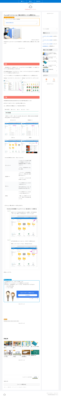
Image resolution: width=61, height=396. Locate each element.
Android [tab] (23, 109)
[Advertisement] (22, 55)
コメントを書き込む (21, 384)
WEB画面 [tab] (7, 109)
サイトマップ (56, 393)
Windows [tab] (13, 109)
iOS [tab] (28, 109)
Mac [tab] (19, 109)
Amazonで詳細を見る (10, 22)
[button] (57, 28)
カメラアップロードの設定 (47, 36)
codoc (37, 298)
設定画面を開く (45, 46)
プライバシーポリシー (50, 393)
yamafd (32, 298)
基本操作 (6, 319)
